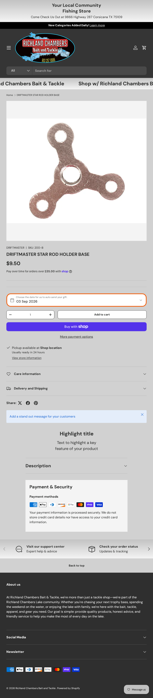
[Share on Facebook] (28, 403)
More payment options (76, 337)
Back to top (76, 565)
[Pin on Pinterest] (36, 403)
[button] (144, 47)
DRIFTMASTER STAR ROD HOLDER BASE (38, 95)
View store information (26, 358)
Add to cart (102, 314)
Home (9, 95)
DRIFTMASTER (15, 247)
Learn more (97, 25)
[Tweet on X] (20, 403)
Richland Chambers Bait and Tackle (36, 688)
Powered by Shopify (68, 688)
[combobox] (76, 70)
